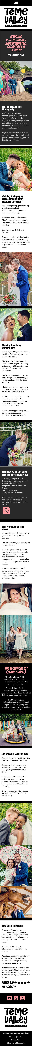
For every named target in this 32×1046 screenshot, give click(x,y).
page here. (16, 963)
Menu (16, 3)
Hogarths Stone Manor (12, 485)
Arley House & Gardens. (12, 493)
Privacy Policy (16, 1040)
